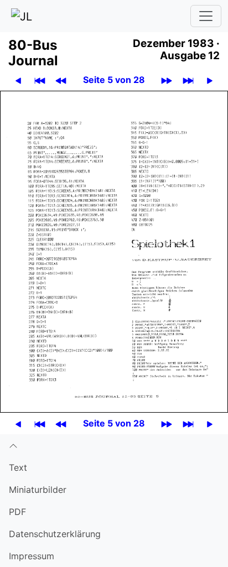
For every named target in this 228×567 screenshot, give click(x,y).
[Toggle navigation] (205, 16)
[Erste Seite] (39, 80)
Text (18, 467)
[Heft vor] (166, 80)
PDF (17, 511)
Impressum (31, 555)
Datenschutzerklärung (55, 533)
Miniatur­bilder (37, 489)
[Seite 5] (114, 250)
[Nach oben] (114, 445)
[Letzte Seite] (188, 80)
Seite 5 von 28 (114, 79)
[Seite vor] (210, 80)
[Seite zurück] (18, 80)
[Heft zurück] (60, 80)
